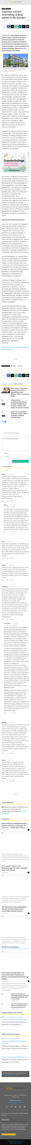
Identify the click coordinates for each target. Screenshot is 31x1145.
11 (28, 829)
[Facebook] (8, 26)
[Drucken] (27, 26)
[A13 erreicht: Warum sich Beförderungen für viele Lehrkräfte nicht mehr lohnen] (15, 885)
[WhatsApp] (16, 26)
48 (28, 872)
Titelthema (8, 8)
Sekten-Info (20, 366)
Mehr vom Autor (18, 384)
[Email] (23, 26)
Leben (3, 404)
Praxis (6, 6)
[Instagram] (11, 1106)
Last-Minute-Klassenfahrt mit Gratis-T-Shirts (14, 1019)
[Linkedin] (20, 26)
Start (3, 6)
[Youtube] (24, 1107)
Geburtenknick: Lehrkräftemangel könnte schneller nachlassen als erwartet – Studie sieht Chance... (14, 825)
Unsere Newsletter (8, 802)
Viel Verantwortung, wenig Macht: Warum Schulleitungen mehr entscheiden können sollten (14, 909)
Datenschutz (12, 1143)
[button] (2, 2)
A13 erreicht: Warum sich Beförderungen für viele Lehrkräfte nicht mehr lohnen (15, 868)
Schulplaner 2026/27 (18, 1113)
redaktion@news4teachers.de (15, 1102)
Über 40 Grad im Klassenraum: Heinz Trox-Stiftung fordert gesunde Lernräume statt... (19, 1005)
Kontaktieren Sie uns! (10, 1075)
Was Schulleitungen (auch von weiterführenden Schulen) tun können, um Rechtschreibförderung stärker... (15, 976)
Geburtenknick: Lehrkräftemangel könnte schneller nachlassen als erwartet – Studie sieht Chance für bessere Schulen (20, 404)
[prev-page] (3, 422)
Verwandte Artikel (7, 384)
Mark (13, 507)
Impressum (19, 1143)
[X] (12, 26)
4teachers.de (20, 1141)
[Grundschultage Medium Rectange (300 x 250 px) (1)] (14, 162)
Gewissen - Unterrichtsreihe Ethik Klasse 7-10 (14, 1057)
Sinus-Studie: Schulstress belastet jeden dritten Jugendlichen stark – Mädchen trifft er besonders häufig (20, 392)
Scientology (13, 366)
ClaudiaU (14, 625)
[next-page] (5, 422)
